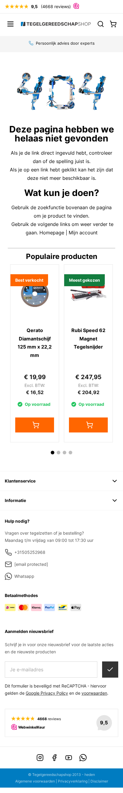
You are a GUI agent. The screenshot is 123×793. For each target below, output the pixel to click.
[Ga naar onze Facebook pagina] (54, 758)
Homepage (51, 233)
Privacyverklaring (72, 781)
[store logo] (56, 24)
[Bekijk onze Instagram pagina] (40, 758)
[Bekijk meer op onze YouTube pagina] (69, 758)
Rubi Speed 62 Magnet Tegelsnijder (88, 338)
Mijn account (83, 233)
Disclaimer (99, 781)
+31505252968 (29, 552)
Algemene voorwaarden (35, 781)
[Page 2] (58, 452)
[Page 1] (52, 452)
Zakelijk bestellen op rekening (65, 43)
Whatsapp (24, 576)
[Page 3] (64, 452)
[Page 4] (70, 452)
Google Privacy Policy (47, 693)
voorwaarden (94, 693)
